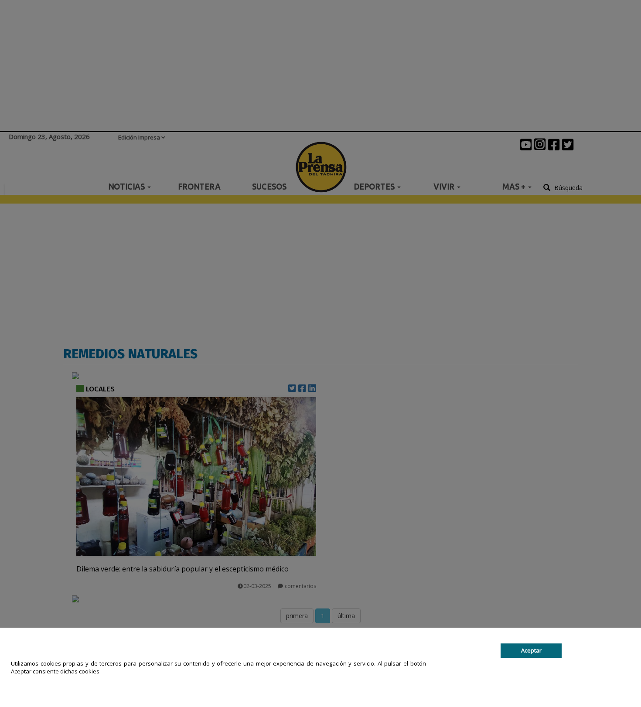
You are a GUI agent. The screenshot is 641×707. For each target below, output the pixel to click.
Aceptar (531, 650)
